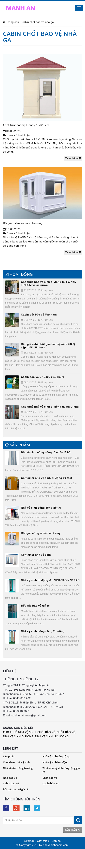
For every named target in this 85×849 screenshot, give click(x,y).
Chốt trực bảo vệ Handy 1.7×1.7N (26, 125)
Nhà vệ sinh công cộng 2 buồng (42, 631)
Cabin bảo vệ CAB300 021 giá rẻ (42, 376)
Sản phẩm (9, 756)
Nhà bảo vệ (10, 777)
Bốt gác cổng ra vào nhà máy (22, 223)
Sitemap (29, 840)
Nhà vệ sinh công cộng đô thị (41, 507)
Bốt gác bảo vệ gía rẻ (15, 789)
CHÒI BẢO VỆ (46, 732)
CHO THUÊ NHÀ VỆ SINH (19, 732)
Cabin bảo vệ (11, 783)
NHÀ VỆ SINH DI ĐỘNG (18, 736)
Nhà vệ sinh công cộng (55, 756)
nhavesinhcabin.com (56, 844)
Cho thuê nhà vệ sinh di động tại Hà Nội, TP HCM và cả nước (48, 283)
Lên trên (71, 829)
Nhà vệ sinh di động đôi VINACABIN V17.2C (50, 580)
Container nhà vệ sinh (36, 554)
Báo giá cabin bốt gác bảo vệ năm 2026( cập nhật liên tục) (48, 346)
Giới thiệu (43, 840)
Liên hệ (56, 840)
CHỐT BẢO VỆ (66, 732)
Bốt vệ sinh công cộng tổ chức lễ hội (46, 452)
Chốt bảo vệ (49, 777)
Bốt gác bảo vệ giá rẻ (35, 605)
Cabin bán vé (50, 783)
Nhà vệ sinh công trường (18, 768)
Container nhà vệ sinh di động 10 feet (46, 477)
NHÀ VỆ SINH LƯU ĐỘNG (52, 736)
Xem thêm (72, 158)
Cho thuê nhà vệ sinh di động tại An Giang (50, 406)
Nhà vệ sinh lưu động (55, 762)
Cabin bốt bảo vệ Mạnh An (39, 314)
